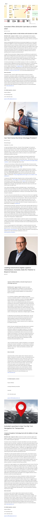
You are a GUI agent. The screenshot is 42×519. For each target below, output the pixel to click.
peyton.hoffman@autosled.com (10, 98)
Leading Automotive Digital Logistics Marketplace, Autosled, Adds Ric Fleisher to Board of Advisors (19, 270)
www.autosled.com (10, 85)
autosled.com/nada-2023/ (14, 70)
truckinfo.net (17, 203)
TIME (21, 166)
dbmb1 (6, 274)
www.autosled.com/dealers (9, 232)
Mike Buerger (7, 31)
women (24, 180)
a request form (19, 66)
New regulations (16, 179)
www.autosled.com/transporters (10, 229)
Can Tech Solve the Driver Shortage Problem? (20, 138)
